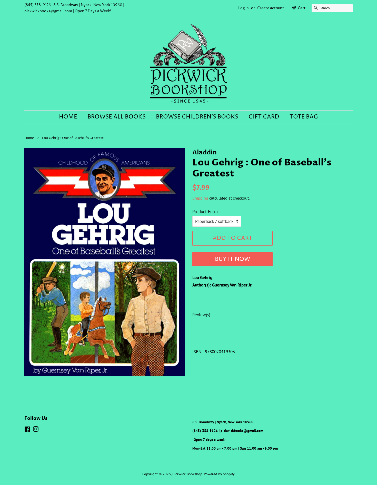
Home (68, 117)
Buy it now (232, 259)
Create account (270, 8)
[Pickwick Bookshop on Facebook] (27, 430)
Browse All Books (116, 117)
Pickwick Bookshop (187, 473)
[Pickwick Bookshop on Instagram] (35, 430)
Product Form (205, 211)
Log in (243, 8)
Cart (302, 8)
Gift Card (264, 117)
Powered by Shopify (219, 473)
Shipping (200, 198)
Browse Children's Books (197, 117)
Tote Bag (304, 117)
